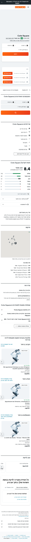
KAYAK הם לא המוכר (23, 521)
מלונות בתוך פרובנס (23, 538)
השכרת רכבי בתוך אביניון (20, 497)
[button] (2, 2)
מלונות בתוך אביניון (21, 499)
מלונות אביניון (14, 538)
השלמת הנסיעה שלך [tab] (22, 487)
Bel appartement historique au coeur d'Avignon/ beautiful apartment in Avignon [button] (16, 367)
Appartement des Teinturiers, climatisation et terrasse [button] (17, 402)
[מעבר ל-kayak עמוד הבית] (20, 7)
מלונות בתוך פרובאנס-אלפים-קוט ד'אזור (11, 536)
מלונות (16, 535)
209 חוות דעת (10, 38)
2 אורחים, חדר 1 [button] (23, 50)
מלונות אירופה (10, 535)
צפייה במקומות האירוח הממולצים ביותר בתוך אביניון (7, 416)
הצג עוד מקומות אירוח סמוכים (6, 345)
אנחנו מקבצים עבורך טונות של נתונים (18, 524)
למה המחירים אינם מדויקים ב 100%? (18, 527)
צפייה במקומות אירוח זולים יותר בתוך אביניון (6, 379)
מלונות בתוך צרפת (26, 536)
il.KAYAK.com (23, 535)
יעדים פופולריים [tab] (9, 487)
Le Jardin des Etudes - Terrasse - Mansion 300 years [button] (17, 438)
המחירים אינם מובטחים (24, 516)
